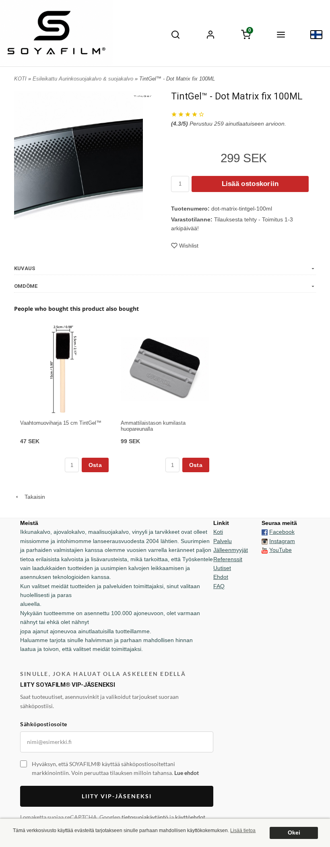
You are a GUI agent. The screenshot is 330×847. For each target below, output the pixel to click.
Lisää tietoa (243, 830)
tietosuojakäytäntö (145, 817)
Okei (294, 833)
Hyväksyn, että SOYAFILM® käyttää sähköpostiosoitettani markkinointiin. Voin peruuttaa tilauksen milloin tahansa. (115, 768)
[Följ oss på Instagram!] (265, 541)
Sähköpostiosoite (43, 724)
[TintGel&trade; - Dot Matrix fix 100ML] (143, 96)
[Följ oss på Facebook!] (265, 532)
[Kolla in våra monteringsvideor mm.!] (265, 550)
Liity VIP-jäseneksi (116, 796)
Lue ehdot (186, 772)
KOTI (20, 79)
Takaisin (32, 497)
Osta (95, 465)
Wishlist (188, 245)
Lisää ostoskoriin (250, 184)
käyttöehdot (190, 817)
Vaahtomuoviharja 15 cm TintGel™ (60, 423)
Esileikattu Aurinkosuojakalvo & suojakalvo (84, 79)
